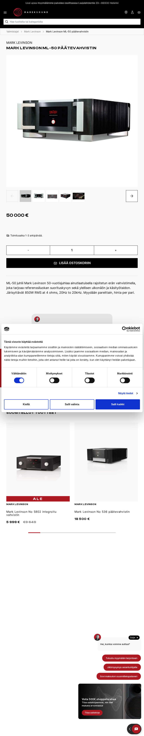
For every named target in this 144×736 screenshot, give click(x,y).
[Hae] (7, 22)
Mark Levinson (32, 31)
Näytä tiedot (125, 393)
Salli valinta (72, 404)
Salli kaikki (117, 404)
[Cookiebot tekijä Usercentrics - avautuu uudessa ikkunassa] (124, 329)
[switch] (54, 380)
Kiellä (26, 404)
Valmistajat (12, 31)
